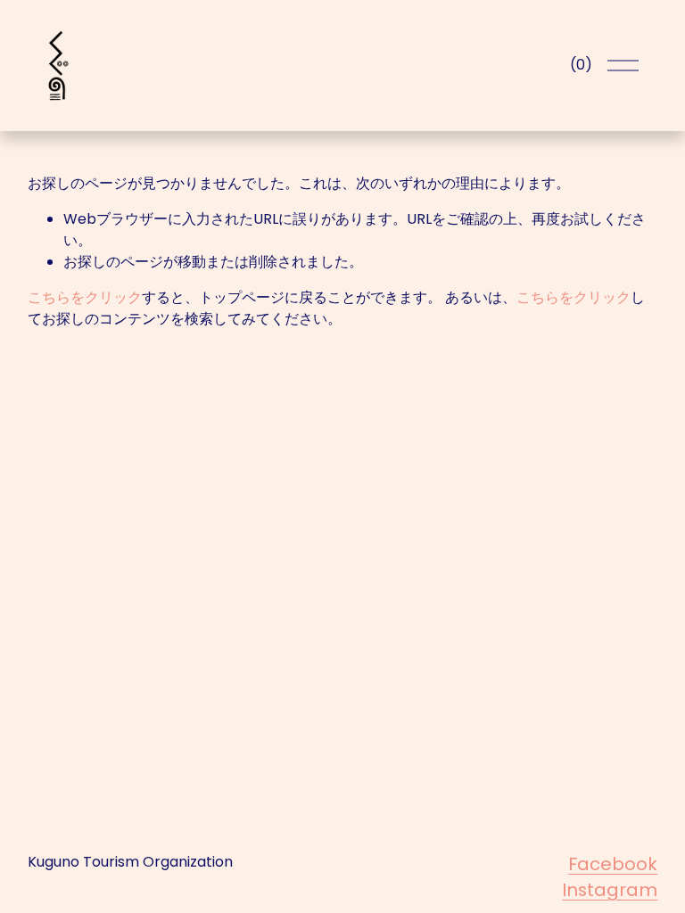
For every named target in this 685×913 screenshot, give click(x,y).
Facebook (612, 863)
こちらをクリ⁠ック (85, 297)
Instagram (609, 889)
